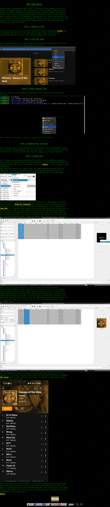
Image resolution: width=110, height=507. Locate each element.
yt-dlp (59, 31)
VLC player (4, 377)
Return (2, 494)
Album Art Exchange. (23, 204)
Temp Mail (4, 208)
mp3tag (45, 164)
